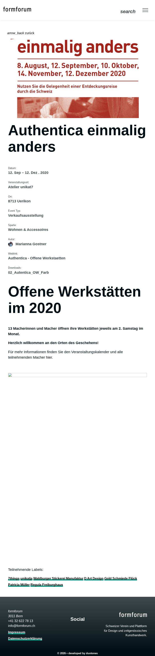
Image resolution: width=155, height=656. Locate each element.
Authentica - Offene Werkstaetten (36, 258)
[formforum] (17, 9)
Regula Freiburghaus (46, 584)
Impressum (16, 632)
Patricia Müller (19, 584)
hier (48, 357)
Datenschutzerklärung (25, 638)
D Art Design (94, 578)
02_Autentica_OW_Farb (28, 272)
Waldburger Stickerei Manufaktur (58, 578)
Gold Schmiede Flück (120, 578)
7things (14, 578)
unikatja (26, 578)
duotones (92, 653)
